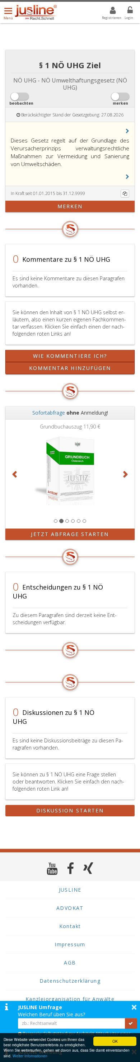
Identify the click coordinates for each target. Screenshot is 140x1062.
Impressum (70, 944)
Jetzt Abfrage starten (70, 534)
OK (115, 1041)
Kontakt (70, 926)
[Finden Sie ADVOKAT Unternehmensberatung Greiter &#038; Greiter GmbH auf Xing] (88, 868)
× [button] (134, 1007)
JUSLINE (70, 889)
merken (70, 206)
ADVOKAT (70, 908)
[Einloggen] (125, 11)
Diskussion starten (70, 810)
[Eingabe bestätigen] (131, 1023)
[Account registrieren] (108, 11)
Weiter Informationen (30, 1055)
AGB (70, 962)
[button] (127, 131)
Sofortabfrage (48, 412)
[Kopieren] (125, 193)
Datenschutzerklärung (70, 980)
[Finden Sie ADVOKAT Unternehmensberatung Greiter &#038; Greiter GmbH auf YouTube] (52, 868)
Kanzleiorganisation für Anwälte (70, 999)
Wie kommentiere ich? (70, 355)
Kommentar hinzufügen (70, 368)
